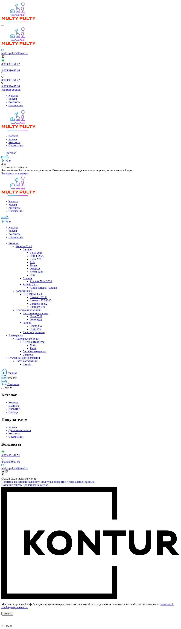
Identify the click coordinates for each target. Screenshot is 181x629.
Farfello (27, 322)
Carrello (27, 249)
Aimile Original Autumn (43, 287)
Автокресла (15, 335)
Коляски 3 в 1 (24, 290)
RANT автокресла (34, 341)
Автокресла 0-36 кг (27, 338)
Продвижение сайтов (35, 484)
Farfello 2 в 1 (30, 284)
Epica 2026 (36, 252)
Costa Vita (35, 329)
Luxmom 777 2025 (40, 300)
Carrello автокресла (34, 351)
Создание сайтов (11, 484)
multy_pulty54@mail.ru (14, 53)
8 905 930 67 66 (10, 70)
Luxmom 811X (38, 297)
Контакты (14, 433)
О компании (15, 436)
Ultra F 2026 (37, 255)
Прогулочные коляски (29, 309)
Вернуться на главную (14, 173)
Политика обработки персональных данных (67, 481)
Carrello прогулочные (35, 313)
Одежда (13, 412)
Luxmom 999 (37, 306)
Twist (33, 348)
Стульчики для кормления (24, 357)
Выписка (13, 405)
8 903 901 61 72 (10, 64)
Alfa (32, 262)
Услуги (12, 427)
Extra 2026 (36, 259)
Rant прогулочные (34, 332)
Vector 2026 (36, 271)
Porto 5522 (36, 319)
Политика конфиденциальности (20, 481)
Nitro (33, 345)
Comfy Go (36, 325)
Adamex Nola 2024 (41, 281)
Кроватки (14, 408)
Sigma (33, 265)
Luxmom (28, 354)
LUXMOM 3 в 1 (32, 294)
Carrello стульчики (26, 360)
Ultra (32, 274)
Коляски (13, 243)
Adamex (27, 278)
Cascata (27, 364)
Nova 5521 (36, 316)
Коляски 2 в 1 (24, 246)
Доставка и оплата (19, 430)
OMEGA (35, 268)
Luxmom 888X (38, 303)
